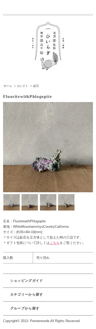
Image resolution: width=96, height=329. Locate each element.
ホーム (8, 85)
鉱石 (36, 85)
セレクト (22, 85)
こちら (55, 243)
